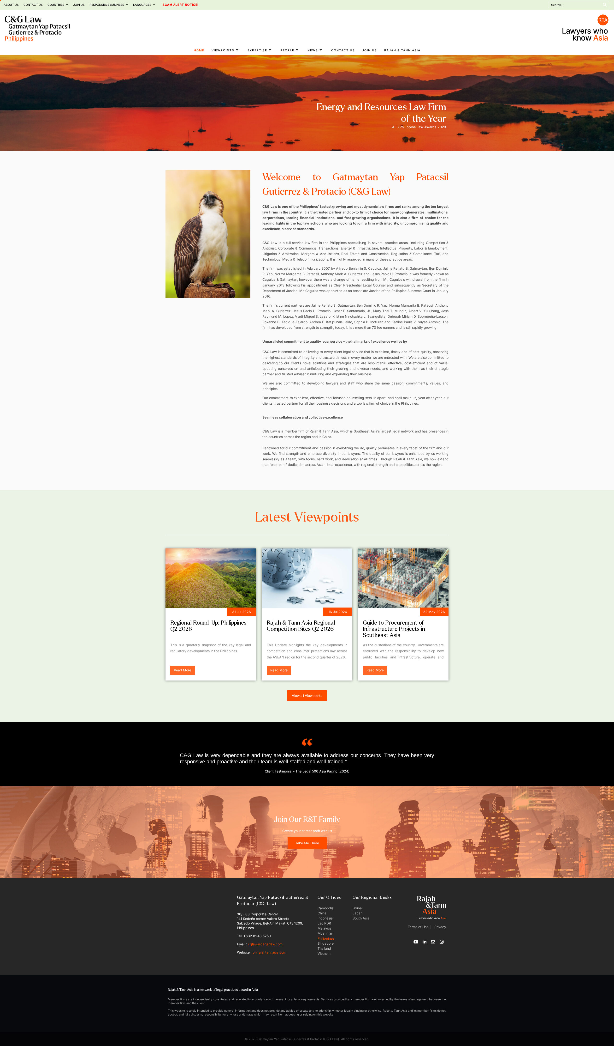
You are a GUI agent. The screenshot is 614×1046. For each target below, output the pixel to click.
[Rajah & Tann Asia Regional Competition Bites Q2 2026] (307, 578)
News (312, 50)
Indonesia (325, 918)
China (322, 913)
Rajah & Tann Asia (402, 50)
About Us (11, 4)
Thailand (324, 948)
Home (199, 50)
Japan (357, 913)
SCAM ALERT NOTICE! (174, 4)
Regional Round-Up (191, 613)
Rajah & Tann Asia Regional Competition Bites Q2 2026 (301, 626)
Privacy (439, 927)
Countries (55, 4)
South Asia (361, 918)
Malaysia (324, 928)
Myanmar (325, 933)
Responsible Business (106, 4)
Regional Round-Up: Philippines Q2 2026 (208, 626)
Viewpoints (223, 50)
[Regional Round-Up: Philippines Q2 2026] (210, 578)
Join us (79, 4)
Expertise (257, 50)
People (287, 50)
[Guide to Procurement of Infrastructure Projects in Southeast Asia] (403, 578)
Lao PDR (324, 923)
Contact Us (33, 4)
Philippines (326, 938)
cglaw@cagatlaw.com (265, 944)
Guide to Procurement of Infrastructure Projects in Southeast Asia (394, 629)
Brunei (357, 908)
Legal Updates (282, 613)
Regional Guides (380, 613)
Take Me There (307, 843)
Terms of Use (418, 927)
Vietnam (324, 953)
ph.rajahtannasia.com (269, 952)
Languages (142, 4)
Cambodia (326, 908)
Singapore (326, 943)
